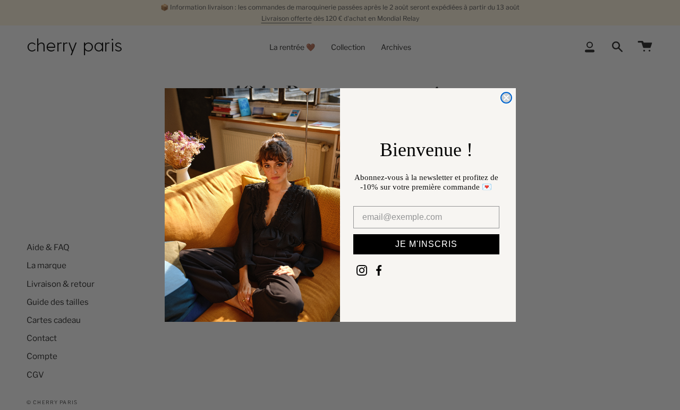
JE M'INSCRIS (426, 244)
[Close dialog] (506, 97)
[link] (361, 270)
